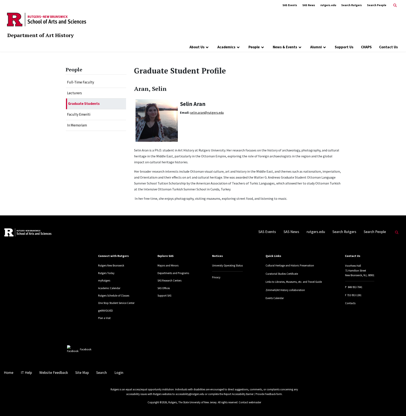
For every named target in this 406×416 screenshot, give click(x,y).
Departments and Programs (173, 273)
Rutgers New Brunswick (111, 265)
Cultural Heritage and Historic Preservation (290, 265)
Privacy (216, 277)
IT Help (26, 372)
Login (118, 372)
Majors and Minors (168, 265)
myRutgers (104, 280)
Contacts (350, 303)
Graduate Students (84, 103)
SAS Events (290, 5)
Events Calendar (275, 298)
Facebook (85, 349)
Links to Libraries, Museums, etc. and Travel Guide (294, 281)
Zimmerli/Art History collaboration (285, 290)
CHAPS (366, 47)
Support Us (344, 47)
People (254, 47)
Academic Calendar (109, 288)
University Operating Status (227, 265)
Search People (376, 5)
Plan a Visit (104, 318)
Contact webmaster (250, 402)
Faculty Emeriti (78, 114)
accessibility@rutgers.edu (190, 394)
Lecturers (74, 93)
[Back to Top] (397, 406)
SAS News (308, 5)
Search (101, 372)
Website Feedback (53, 372)
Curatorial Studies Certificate (282, 273)
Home (8, 372)
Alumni (316, 47)
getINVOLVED (105, 310)
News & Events (285, 47)
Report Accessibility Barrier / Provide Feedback (250, 394)
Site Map (82, 372)
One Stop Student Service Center (116, 303)
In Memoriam (77, 125)
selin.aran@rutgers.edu (207, 112)
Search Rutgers (351, 5)
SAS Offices (164, 288)
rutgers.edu (328, 5)
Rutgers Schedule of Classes (113, 295)
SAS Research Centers (169, 280)
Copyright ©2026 (157, 402)
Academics (226, 47)
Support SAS (164, 295)
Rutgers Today (106, 273)
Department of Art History (40, 35)
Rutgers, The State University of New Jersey (192, 402)
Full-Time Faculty (80, 82)
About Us (196, 47)
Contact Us (388, 47)
